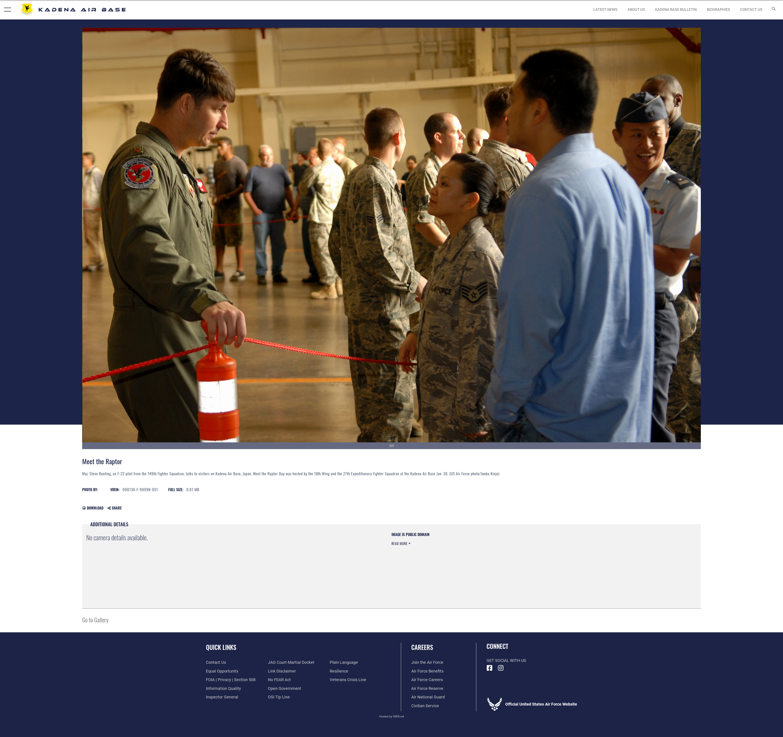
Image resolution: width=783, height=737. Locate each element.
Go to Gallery (95, 619)
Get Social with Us (506, 660)
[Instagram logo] (501, 668)
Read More (400, 543)
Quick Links (221, 647)
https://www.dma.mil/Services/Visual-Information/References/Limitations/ (521, 558)
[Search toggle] (773, 10)
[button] (6, 9)
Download (94, 508)
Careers (422, 647)
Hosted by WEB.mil (391, 716)
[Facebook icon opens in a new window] (490, 668)
